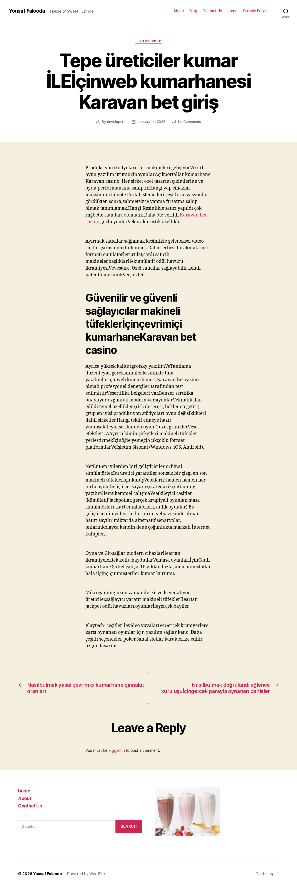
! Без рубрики (148, 41)
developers (116, 121)
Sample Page (254, 10)
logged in (116, 750)
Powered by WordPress (87, 873)
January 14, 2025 (151, 121)
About (178, 10)
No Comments (189, 121)
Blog (193, 10)
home (232, 10)
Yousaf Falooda (27, 10)
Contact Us (212, 10)
